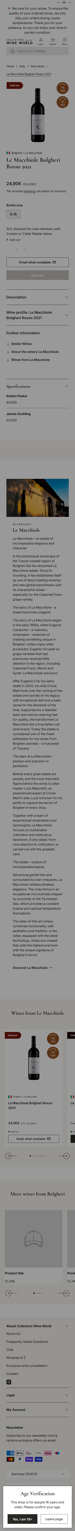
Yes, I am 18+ (22, 1519)
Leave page (54, 1519)
